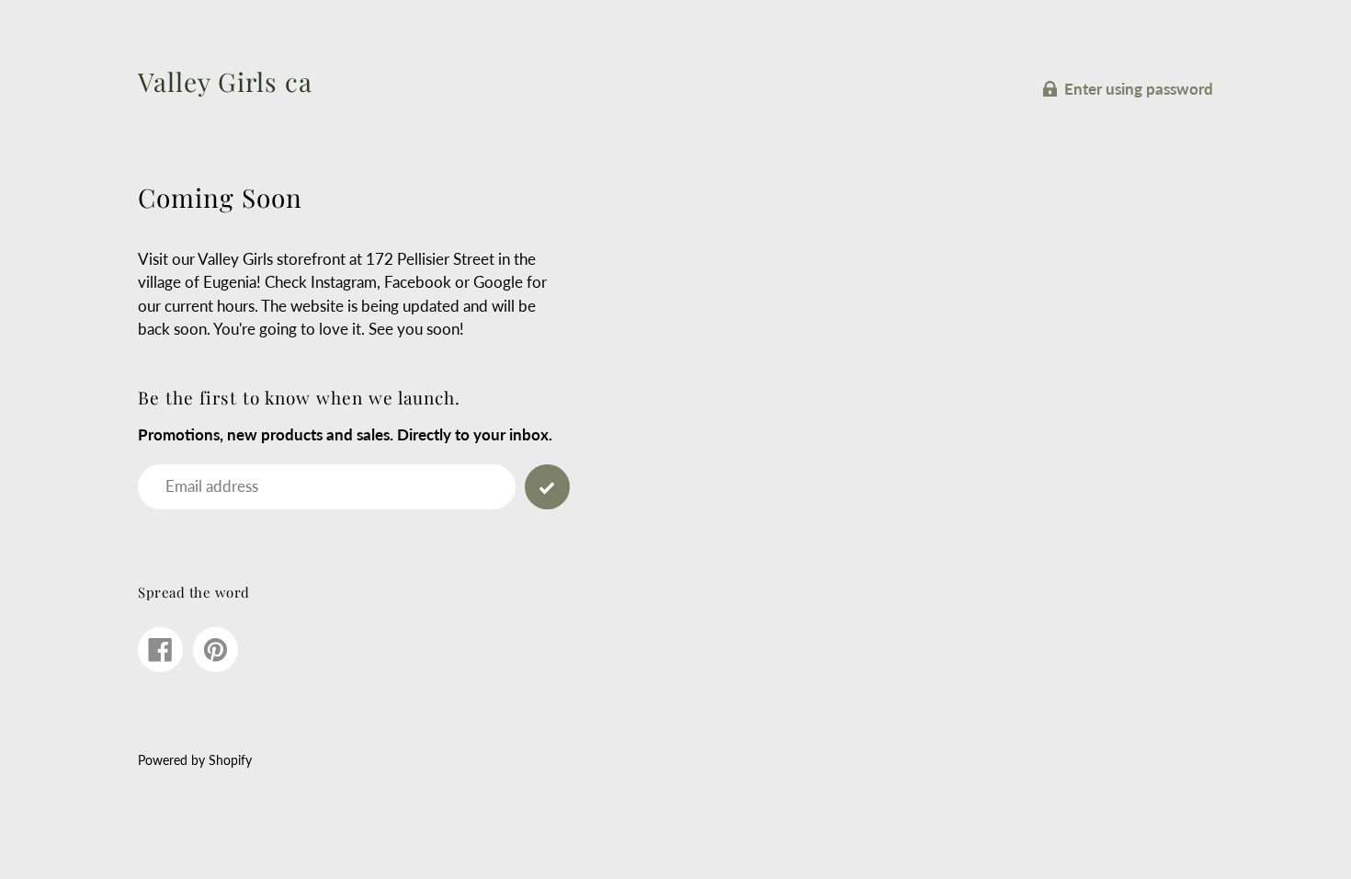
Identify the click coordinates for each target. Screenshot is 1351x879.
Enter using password (1138, 88)
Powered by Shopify (195, 760)
